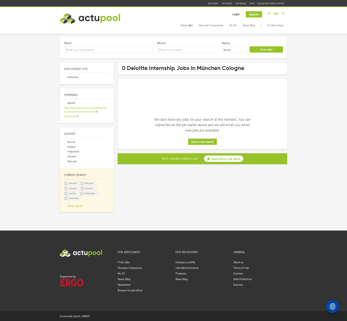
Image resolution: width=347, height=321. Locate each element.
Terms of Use (241, 267)
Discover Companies (211, 25)
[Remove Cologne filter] (65, 146)
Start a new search (202, 141)
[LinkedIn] (62, 265)
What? (68, 43)
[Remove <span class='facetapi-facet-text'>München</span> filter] (82, 183)
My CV (233, 25)
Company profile (185, 262)
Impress (238, 284)
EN (276, 13)
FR (282, 13)
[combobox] (108, 50)
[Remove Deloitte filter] (65, 103)
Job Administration (187, 267)
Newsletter (124, 284)
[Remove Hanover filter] (65, 156)
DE (269, 13)
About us (238, 262)
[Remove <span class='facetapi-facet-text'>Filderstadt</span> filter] (82, 193)
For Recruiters (275, 25)
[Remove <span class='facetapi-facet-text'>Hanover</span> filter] (82, 188)
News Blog (249, 25)
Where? (161, 43)
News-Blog (124, 279)
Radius (226, 43)
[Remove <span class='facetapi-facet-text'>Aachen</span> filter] (66, 193)
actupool (227, 3)
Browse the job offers (130, 290)
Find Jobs (187, 25)
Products (181, 273)
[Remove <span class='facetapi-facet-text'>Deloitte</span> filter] (66, 183)
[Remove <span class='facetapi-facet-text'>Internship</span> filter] (66, 198)
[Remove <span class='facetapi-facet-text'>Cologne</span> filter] (66, 188)
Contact (238, 273)
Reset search (75, 205)
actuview (213, 3)
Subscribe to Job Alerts (225, 158)
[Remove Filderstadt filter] (65, 151)
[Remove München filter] (65, 161)
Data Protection (242, 279)
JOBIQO (85, 316)
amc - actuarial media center (267, 3)
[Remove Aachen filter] (65, 141)
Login (236, 14)
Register (254, 14)
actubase (241, 3)
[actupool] (90, 18)
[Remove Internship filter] (65, 77)
